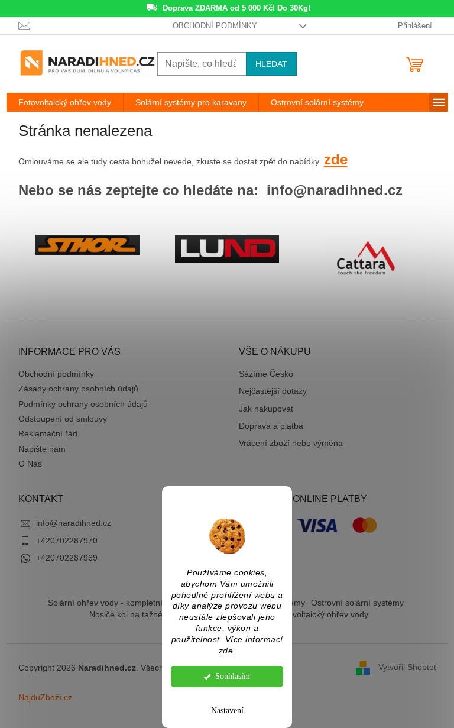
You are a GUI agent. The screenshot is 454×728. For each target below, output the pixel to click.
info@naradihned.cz (73, 523)
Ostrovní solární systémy (357, 602)
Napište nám (42, 449)
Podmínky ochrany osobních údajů (83, 404)
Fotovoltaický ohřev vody (321, 614)
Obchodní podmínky (215, 25)
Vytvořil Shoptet (407, 667)
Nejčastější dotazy (273, 391)
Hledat (271, 64)
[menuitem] (65, 102)
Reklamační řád (47, 433)
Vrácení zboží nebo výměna (291, 443)
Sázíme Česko (266, 373)
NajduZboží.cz (45, 697)
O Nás (30, 463)
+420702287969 (67, 557)
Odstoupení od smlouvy (62, 418)
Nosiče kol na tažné (126, 614)
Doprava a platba (271, 426)
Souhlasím (232, 676)
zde (226, 650)
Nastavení (227, 710)
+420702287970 (67, 540)
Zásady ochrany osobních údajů (78, 388)
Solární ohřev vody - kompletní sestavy (120, 602)
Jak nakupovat (266, 408)
